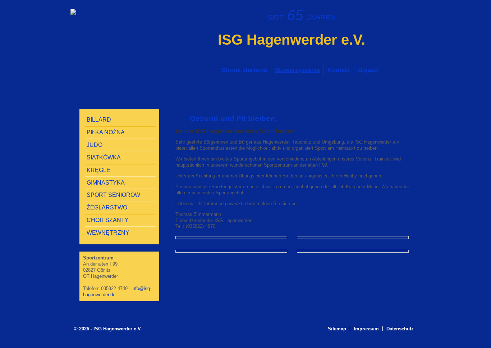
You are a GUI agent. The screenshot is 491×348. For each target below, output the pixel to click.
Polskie (416, 13)
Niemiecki (404, 13)
